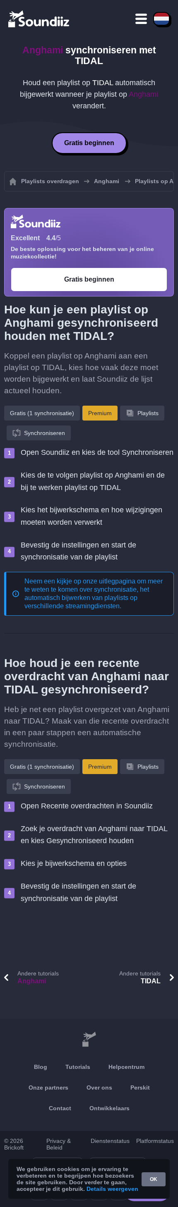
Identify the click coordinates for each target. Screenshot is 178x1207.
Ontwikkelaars (109, 1108)
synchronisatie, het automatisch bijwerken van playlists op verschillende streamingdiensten (86, 597)
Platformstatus (155, 1141)
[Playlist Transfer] (39, 18)
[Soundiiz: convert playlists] (89, 1039)
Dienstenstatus (110, 1141)
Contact (60, 1108)
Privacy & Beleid (58, 1144)
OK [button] (153, 1179)
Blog (40, 1067)
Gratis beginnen (89, 142)
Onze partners (48, 1087)
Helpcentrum (126, 1067)
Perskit (140, 1087)
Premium (100, 413)
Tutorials (77, 1067)
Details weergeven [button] (112, 1188)
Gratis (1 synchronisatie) (42, 413)
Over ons (99, 1087)
